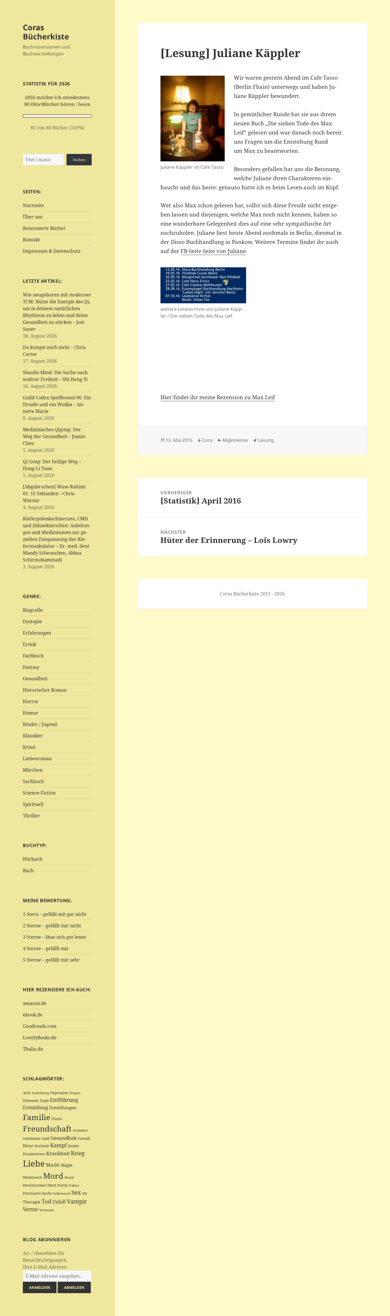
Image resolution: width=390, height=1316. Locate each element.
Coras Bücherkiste (46, 32)
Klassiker (33, 736)
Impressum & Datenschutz (52, 251)
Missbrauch (32, 1177)
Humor (31, 713)
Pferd (51, 1185)
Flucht (56, 1119)
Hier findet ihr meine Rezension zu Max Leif (217, 397)
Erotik (29, 644)
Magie (67, 1165)
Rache (47, 1193)
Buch (28, 870)
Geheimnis (31, 1138)
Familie (36, 1117)
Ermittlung (35, 1107)
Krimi (29, 747)
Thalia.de (33, 1049)
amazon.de (35, 1003)
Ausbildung (40, 1093)
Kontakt (31, 239)
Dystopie (32, 621)
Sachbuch (33, 781)
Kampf (58, 1145)
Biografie (33, 610)
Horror (31, 701)
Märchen (33, 770)
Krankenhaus (34, 1154)
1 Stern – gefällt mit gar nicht (55, 914)
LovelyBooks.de (40, 1037)
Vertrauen (46, 1210)
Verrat (30, 1209)
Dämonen (31, 1100)
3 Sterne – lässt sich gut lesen (54, 937)
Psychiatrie (32, 1193)
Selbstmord (61, 1193)
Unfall (59, 1201)
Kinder (73, 1146)
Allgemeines (235, 440)
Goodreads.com (40, 1026)
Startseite (33, 205)
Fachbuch (33, 656)
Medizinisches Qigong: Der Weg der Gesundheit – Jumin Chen (54, 436)
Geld (45, 1138)
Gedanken (80, 1130)
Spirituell (33, 804)
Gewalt (84, 1138)
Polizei (74, 1185)
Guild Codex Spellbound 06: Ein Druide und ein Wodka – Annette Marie (57, 404)
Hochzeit (42, 1146)
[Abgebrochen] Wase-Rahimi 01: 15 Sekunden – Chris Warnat (54, 493)
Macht (53, 1164)
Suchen (79, 159)
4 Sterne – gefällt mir (46, 948)
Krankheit (58, 1153)
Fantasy (31, 667)
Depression (59, 1093)
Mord (53, 1175)
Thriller (31, 816)
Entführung (64, 1099)
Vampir (77, 1201)
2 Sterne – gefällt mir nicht (52, 925)
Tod (46, 1201)
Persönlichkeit (34, 1185)
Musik (69, 1177)
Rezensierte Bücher (44, 228)
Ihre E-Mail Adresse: (45, 1267)
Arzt (27, 1092)
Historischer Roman (45, 690)
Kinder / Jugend (40, 724)
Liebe (34, 1163)
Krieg (78, 1153)
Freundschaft (47, 1129)
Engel (44, 1100)
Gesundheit (35, 678)
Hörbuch (32, 859)
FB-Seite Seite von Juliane (213, 251)
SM (84, 1193)
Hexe (28, 1145)
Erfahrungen (37, 633)
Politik (62, 1185)
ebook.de (33, 1015)
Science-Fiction (39, 793)
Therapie (32, 1202)
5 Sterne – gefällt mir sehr (51, 960)
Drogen (74, 1093)
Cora (207, 440)
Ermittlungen (63, 1107)
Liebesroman (37, 758)
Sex (76, 1192)
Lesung (266, 440)
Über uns (33, 217)
